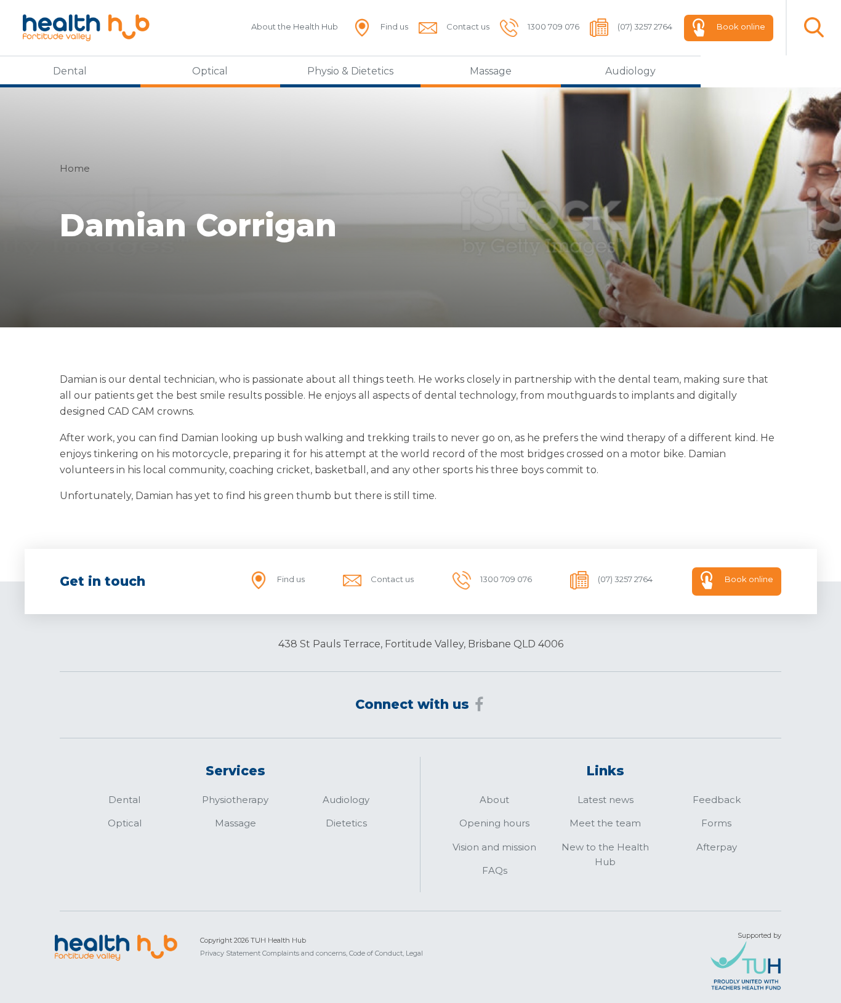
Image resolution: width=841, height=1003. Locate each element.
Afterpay (716, 847)
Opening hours (494, 823)
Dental (70, 71)
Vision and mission (494, 847)
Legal (414, 953)
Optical (210, 71)
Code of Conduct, (376, 953)
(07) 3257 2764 (645, 26)
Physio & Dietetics (350, 71)
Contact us (467, 26)
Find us (394, 26)
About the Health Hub (294, 26)
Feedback (717, 799)
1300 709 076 (553, 26)
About (494, 799)
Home (75, 168)
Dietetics (346, 823)
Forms (716, 823)
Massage (491, 71)
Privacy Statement (230, 953)
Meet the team (605, 823)
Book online (741, 26)
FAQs (494, 870)
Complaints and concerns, (304, 953)
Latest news (605, 799)
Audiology (630, 71)
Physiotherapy (235, 799)
